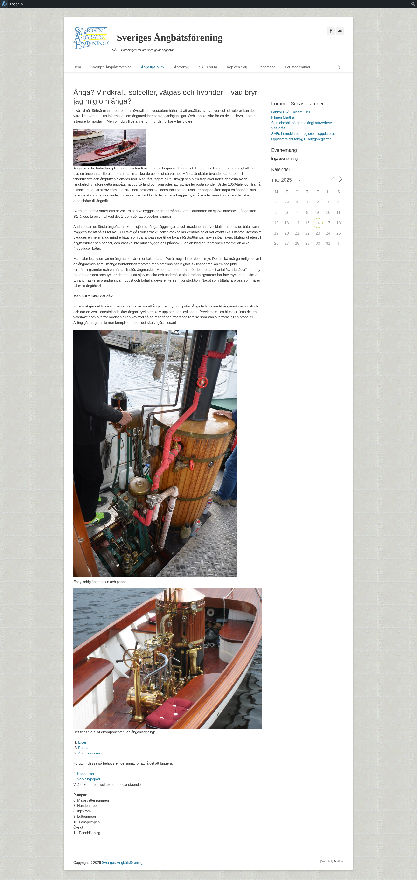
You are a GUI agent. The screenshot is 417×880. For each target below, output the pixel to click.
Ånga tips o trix (152, 67)
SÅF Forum (208, 67)
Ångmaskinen (89, 753)
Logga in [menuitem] (16, 4)
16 (318, 223)
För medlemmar (297, 67)
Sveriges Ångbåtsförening (169, 37)
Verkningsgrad (88, 779)
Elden (82, 742)
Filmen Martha (282, 117)
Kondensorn (86, 774)
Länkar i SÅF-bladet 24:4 (290, 112)
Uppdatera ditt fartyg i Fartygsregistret (301, 139)
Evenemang (265, 67)
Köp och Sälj (237, 67)
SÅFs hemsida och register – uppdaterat (303, 134)
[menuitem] (4, 4)
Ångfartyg (181, 67)
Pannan (84, 748)
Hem (77, 67)
